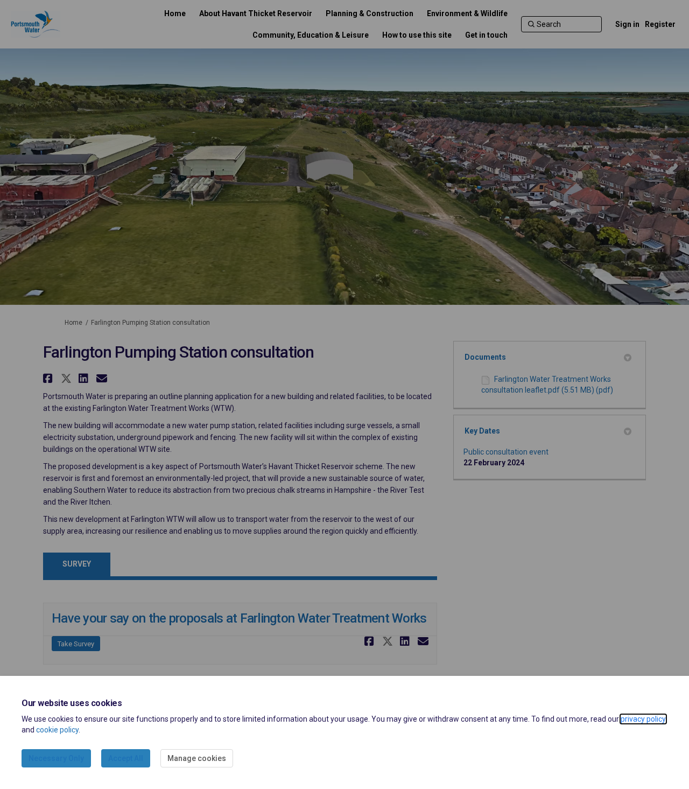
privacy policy (643, 719)
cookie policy (57, 729)
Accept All (125, 758)
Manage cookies (196, 758)
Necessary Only (56, 758)
